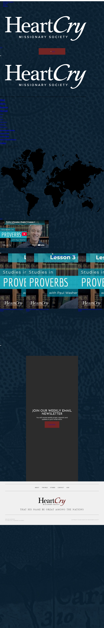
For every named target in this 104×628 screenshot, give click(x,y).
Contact (61, 487)
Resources (5, 6)
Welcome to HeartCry (8, 2)
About (37, 487)
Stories (4, 4)
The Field (5, 3)
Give (1, 47)
